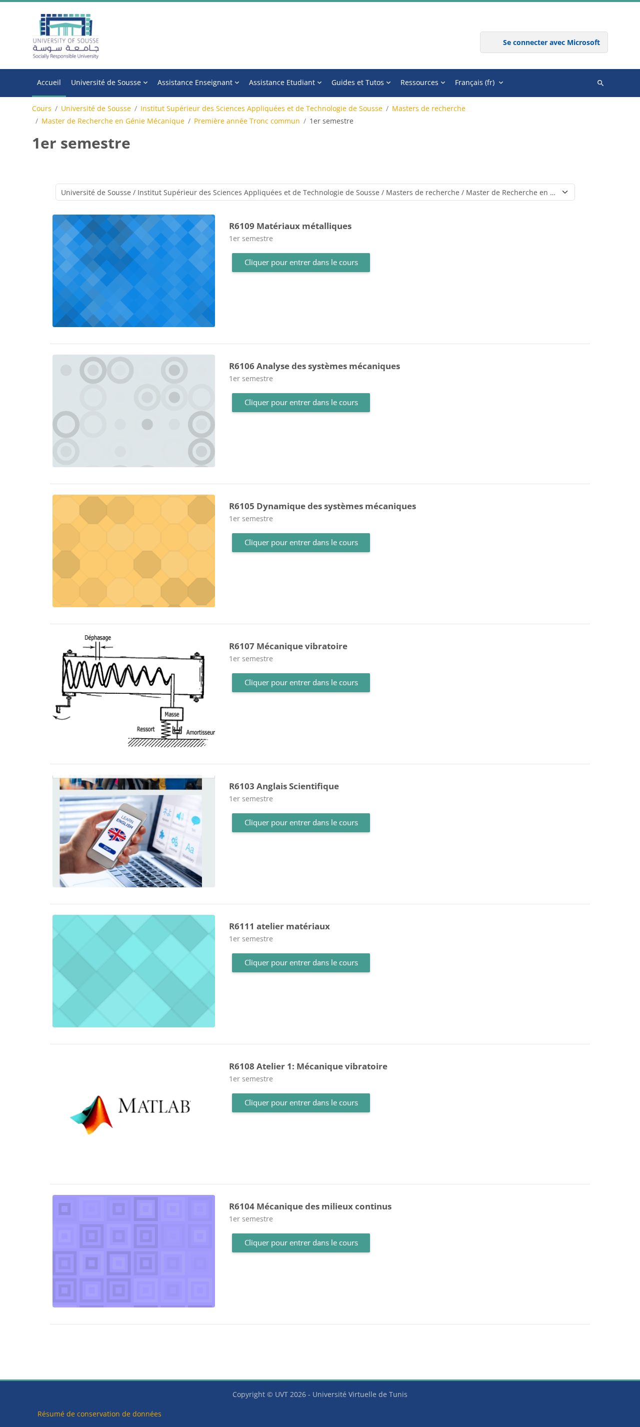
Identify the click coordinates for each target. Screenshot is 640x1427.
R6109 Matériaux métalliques (290, 226)
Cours (42, 108)
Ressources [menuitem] (419, 82)
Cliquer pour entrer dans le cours (301, 262)
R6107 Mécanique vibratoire (288, 646)
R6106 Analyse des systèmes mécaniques (314, 366)
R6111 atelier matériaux (279, 926)
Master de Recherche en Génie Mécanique (113, 121)
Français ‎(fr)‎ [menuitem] (474, 82)
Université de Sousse (96, 108)
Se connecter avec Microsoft (551, 42)
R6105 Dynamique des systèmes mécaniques (322, 506)
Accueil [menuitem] (49, 82)
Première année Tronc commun (247, 121)
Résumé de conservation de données (100, 1413)
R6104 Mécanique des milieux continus (310, 1206)
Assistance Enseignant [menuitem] (195, 82)
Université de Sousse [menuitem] (106, 82)
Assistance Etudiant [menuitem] (282, 82)
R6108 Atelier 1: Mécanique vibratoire (308, 1066)
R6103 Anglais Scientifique (284, 786)
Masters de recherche (429, 108)
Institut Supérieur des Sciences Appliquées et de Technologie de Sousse (261, 108)
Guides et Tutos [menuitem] (358, 82)
